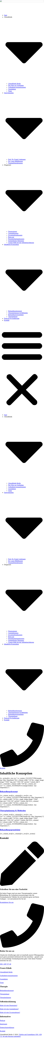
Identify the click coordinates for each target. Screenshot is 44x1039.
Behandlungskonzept (15, 311)
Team (10, 91)
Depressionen (12, 231)
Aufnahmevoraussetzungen (17, 87)
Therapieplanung (5, 997)
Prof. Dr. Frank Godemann (17, 159)
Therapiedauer (12, 316)
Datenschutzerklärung (7, 1027)
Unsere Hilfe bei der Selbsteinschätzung (21, 243)
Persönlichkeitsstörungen (16, 239)
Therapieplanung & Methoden (18, 313)
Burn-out (11, 237)
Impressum (3, 1024)
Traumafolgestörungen (15, 163)
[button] (22, 367)
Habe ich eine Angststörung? (9, 1009)
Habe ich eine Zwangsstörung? (10, 1012)
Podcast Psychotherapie (11, 318)
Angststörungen (13, 233)
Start (5, 15)
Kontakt (6, 320)
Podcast (2, 1020)
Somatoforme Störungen (16, 241)
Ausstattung (12, 89)
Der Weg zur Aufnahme (16, 85)
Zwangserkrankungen (15, 235)
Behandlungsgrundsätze (16, 315)
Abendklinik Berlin (14, 83)
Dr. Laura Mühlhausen (15, 161)
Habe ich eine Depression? (8, 1005)
